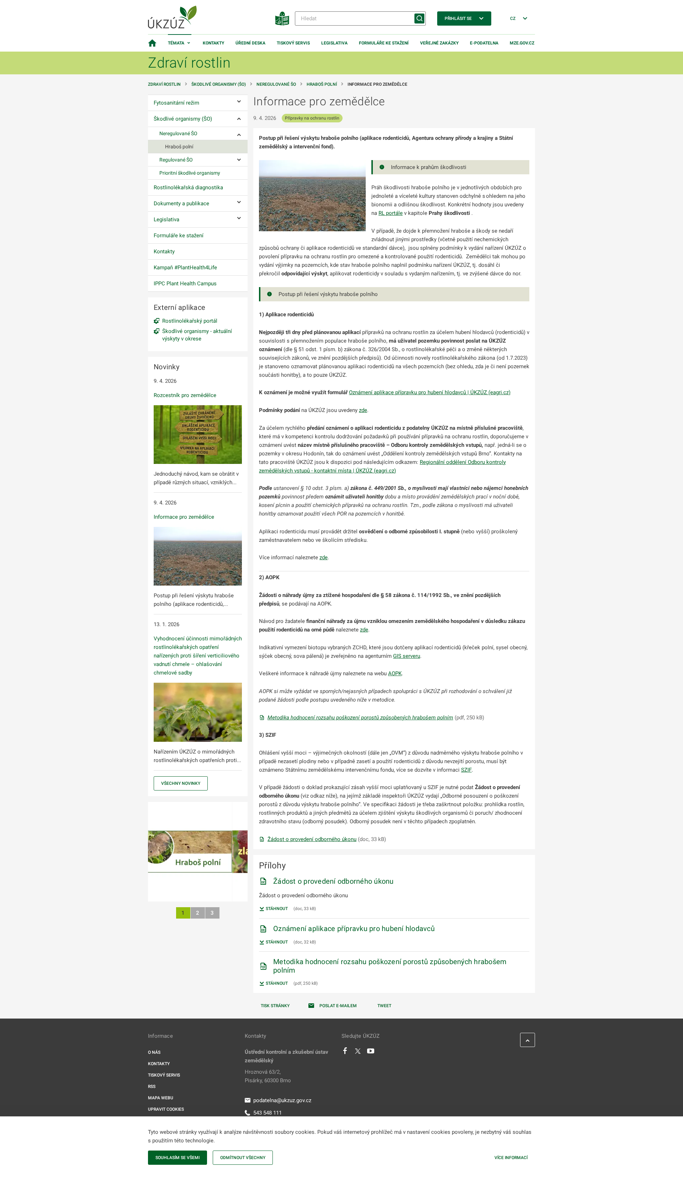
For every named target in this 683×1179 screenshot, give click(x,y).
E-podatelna (484, 43)
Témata (176, 43)
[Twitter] (357, 1053)
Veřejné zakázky (439, 43)
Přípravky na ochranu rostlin (312, 118)
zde (363, 410)
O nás (154, 1052)
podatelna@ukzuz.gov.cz (282, 1100)
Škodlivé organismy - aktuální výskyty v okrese (197, 335)
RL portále (390, 213)
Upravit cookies (166, 1109)
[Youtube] (371, 1053)
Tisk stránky (275, 1005)
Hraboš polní (322, 84)
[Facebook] (345, 1053)
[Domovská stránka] (152, 43)
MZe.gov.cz (522, 43)
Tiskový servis (293, 43)
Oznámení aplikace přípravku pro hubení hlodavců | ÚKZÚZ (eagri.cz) (429, 392)
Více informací (511, 1157)
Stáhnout (276, 908)
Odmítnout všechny (242, 1157)
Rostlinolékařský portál (189, 321)
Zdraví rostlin (164, 84)
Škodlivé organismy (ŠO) (218, 84)
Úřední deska (250, 43)
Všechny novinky (180, 783)
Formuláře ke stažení (384, 43)
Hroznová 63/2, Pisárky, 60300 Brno (268, 1076)
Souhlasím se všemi (177, 1157)
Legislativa (334, 43)
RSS (151, 1086)
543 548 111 (267, 1113)
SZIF (466, 770)
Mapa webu (160, 1097)
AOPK (395, 673)
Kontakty (213, 43)
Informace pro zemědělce (184, 517)
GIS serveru (406, 656)
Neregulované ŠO (276, 84)
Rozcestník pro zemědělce (185, 395)
